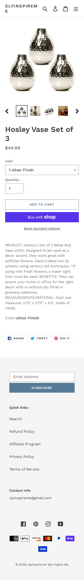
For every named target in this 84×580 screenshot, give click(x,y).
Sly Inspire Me (58, 564)
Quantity (12, 180)
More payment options (42, 228)
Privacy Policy (21, 456)
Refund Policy (21, 431)
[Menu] (76, 8)
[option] (21, 111)
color (9, 161)
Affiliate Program (25, 444)
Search (15, 419)
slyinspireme (21, 8)
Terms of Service (24, 469)
